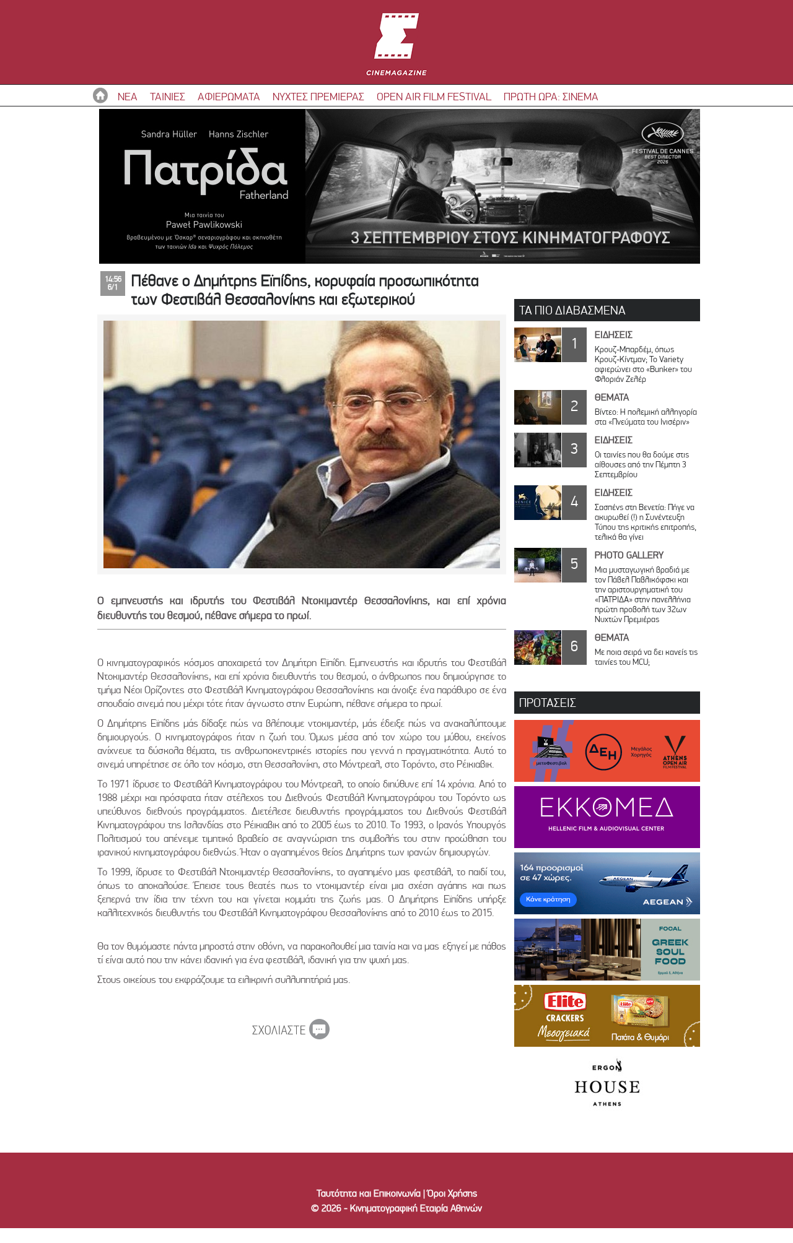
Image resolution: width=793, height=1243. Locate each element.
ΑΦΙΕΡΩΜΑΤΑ (229, 96)
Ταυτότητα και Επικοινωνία (369, 1193)
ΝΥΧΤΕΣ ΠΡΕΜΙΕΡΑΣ (318, 96)
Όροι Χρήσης (452, 1193)
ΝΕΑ (128, 96)
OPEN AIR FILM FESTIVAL (434, 96)
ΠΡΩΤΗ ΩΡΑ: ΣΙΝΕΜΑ (551, 96)
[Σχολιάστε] (291, 1035)
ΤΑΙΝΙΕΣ (167, 96)
